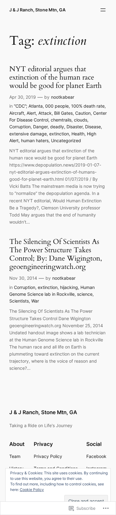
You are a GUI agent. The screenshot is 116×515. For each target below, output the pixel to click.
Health (77, 133)
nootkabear (62, 97)
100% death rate (88, 106)
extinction (59, 133)
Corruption (20, 126)
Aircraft (16, 113)
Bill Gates (63, 113)
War (35, 300)
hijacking (69, 287)
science (84, 294)
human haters (35, 140)
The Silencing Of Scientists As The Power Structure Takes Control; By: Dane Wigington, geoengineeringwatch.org (55, 254)
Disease (93, 126)
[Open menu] (103, 10)
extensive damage (28, 133)
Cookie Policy (32, 489)
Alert (31, 113)
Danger (40, 126)
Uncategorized (66, 140)
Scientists (19, 300)
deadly (57, 126)
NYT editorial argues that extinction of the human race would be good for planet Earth (55, 77)
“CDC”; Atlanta (28, 106)
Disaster (75, 126)
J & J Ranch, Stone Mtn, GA (37, 9)
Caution (83, 113)
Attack (45, 113)
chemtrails (61, 119)
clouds (80, 119)
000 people (57, 106)
